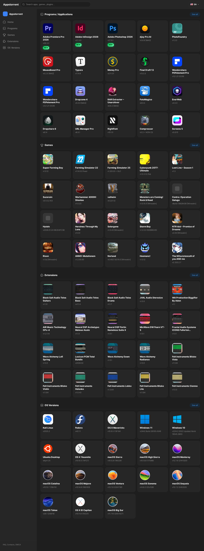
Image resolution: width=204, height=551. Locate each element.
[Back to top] (187, 543)
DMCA (18, 545)
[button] (195, 4)
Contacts (11, 545)
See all (195, 14)
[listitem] (55, 36)
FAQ (4, 545)
